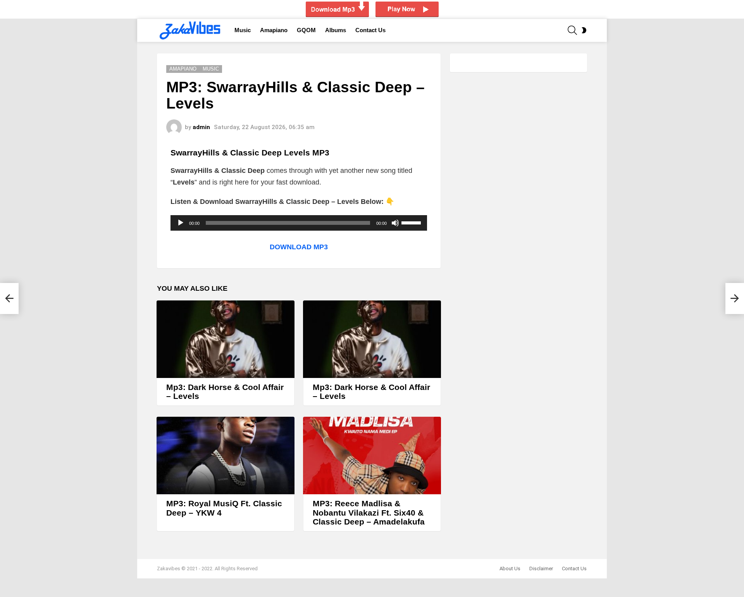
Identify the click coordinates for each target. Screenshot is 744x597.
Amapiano (274, 30)
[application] (298, 223)
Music (242, 30)
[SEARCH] (572, 30)
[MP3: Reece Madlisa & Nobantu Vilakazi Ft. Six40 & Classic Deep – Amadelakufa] (372, 455)
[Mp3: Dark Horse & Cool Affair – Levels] (225, 339)
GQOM (306, 30)
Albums (335, 30)
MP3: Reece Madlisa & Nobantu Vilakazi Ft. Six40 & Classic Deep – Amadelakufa (369, 512)
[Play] (180, 223)
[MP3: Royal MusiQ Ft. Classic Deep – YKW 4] (225, 455)
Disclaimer (541, 568)
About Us (509, 568)
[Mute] (395, 223)
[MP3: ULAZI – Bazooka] (9, 298)
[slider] (412, 222)
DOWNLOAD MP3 (299, 247)
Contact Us (370, 30)
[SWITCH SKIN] (584, 30)
